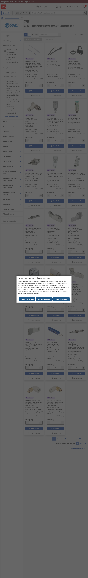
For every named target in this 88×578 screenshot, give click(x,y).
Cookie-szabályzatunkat (31, 293)
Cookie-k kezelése (44, 299)
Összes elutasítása (27, 299)
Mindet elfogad (61, 299)
